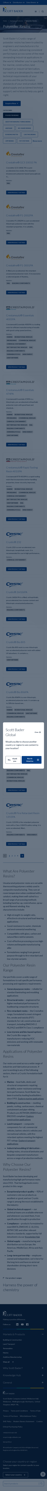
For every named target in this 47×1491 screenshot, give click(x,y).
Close (36, 732)
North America (29, 760)
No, (12, 760)
